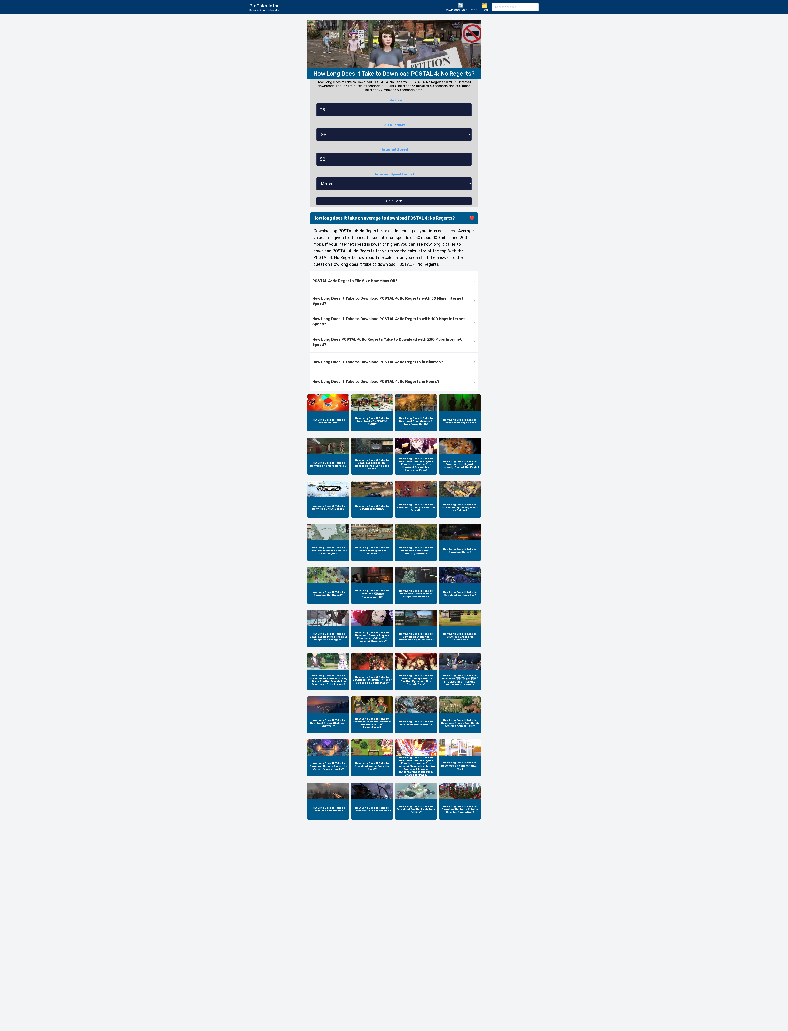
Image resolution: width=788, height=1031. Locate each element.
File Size (395, 100)
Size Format (394, 125)
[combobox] (515, 7)
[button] (394, 281)
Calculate (394, 201)
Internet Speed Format (395, 174)
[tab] (394, 281)
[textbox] (515, 7)
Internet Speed (395, 150)
